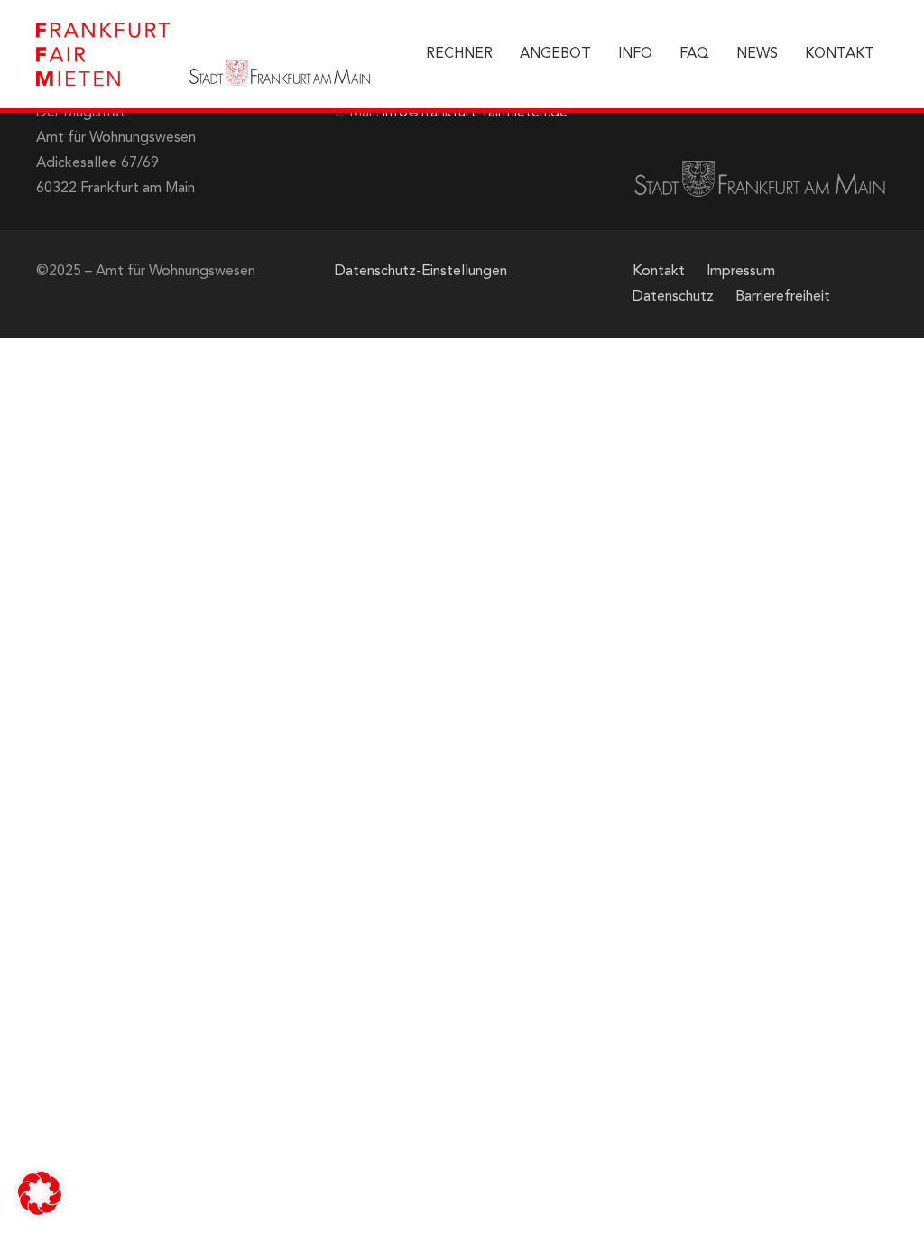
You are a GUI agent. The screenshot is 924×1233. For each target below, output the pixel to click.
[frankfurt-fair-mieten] (103, 54)
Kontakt (659, 271)
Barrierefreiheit (782, 297)
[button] (39, 1193)
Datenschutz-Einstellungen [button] (421, 271)
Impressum (741, 271)
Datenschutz (673, 297)
